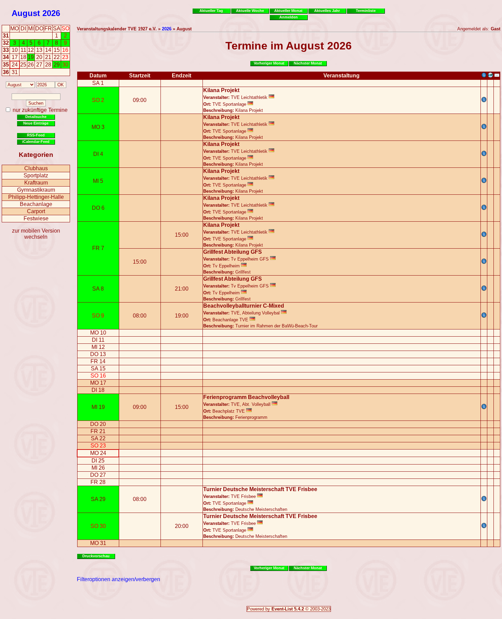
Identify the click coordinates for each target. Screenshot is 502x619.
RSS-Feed (36, 135)
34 (6, 57)
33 (6, 50)
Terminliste (366, 11)
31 (6, 36)
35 (6, 65)
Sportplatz (36, 175)
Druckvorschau (96, 556)
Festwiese (36, 218)
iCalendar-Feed (36, 141)
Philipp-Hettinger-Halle (36, 197)
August (26, 13)
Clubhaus (36, 168)
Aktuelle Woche (250, 11)
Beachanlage (36, 204)
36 (6, 72)
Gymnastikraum (36, 190)
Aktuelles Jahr (327, 11)
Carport (36, 211)
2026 (51, 13)
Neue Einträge (35, 123)
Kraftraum (36, 183)
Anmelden (288, 17)
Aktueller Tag (211, 11)
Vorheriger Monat (269, 63)
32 (6, 43)
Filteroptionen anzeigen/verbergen (118, 579)
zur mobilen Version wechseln (36, 234)
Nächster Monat (308, 63)
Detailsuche (35, 117)
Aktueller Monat (288, 11)
